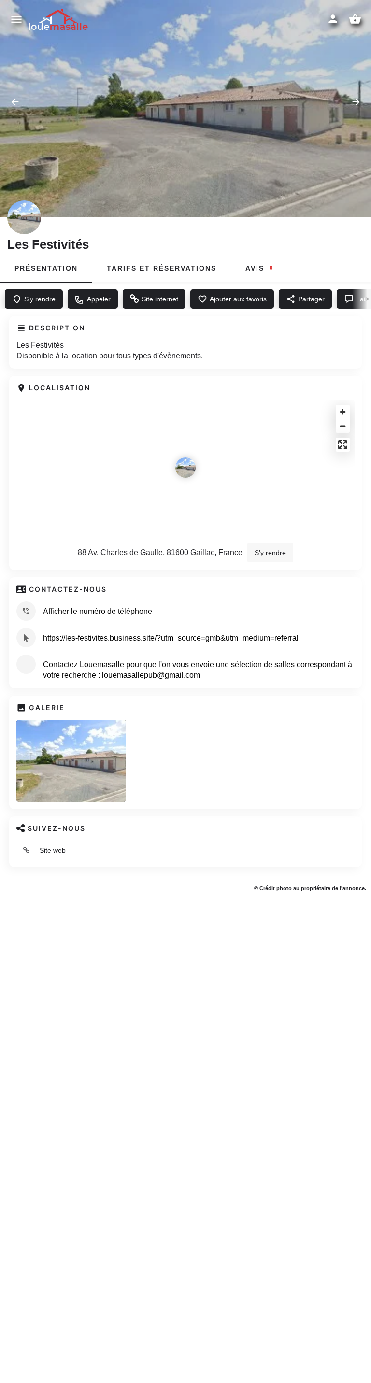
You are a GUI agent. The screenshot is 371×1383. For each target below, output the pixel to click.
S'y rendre (270, 552)
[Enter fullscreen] (343, 445)
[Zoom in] (343, 412)
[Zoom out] (343, 426)
